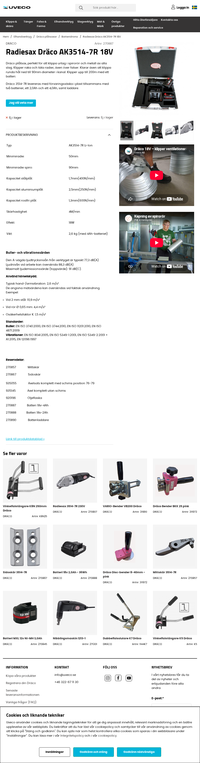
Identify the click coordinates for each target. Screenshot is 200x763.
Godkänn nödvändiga (139, 752)
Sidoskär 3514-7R (15, 572)
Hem (6, 37)
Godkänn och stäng (93, 752)
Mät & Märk (101, 24)
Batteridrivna (70, 37)
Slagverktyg (85, 22)
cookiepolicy (107, 735)
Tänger (28, 22)
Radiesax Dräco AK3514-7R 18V (102, 37)
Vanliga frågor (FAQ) (21, 702)
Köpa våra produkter (21, 675)
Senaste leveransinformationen (22, 693)
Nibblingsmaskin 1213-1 (69, 638)
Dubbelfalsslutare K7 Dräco (122, 638)
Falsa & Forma (41, 24)
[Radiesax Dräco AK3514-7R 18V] (126, 131)
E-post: (158, 698)
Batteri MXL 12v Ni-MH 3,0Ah (22, 638)
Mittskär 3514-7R (164, 572)
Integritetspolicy (72, 735)
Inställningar (55, 752)
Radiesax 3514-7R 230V (69, 506)
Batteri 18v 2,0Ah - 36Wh (70, 572)
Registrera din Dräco (21, 683)
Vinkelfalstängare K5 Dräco (172, 638)
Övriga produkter (118, 24)
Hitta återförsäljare (145, 20)
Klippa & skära (11, 24)
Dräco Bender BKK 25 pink (171, 506)
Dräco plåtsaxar (47, 37)
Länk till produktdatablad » (25, 439)
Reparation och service (148, 28)
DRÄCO (11, 43)
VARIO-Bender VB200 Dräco (122, 506)
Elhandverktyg (63, 22)
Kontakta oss (169, 20)
